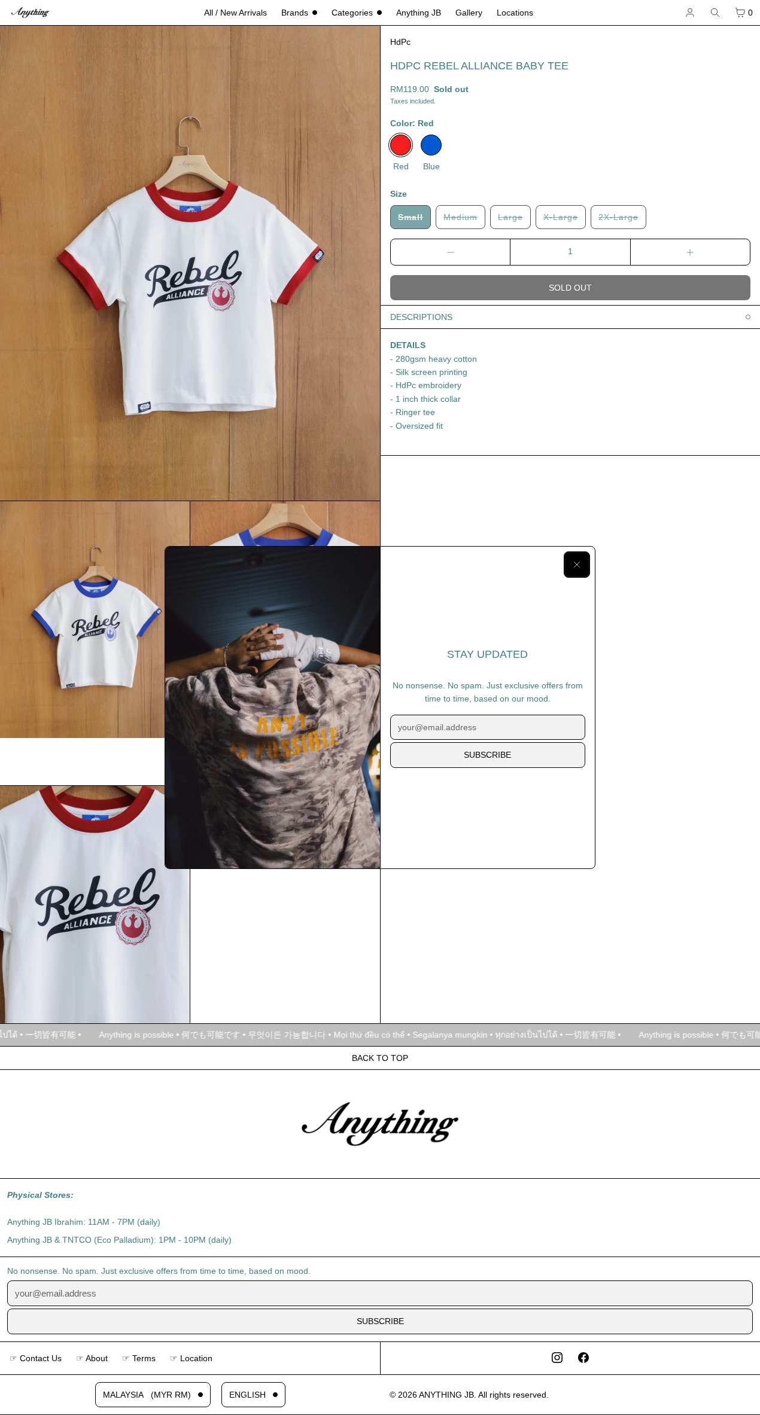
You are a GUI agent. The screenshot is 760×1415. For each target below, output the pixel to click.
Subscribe (487, 755)
